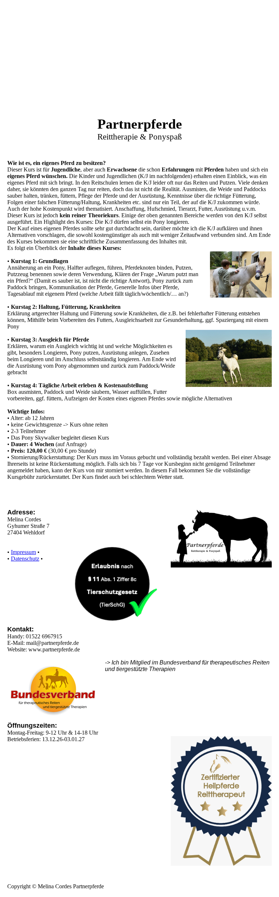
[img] (139, 72)
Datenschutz (25, 558)
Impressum (23, 552)
